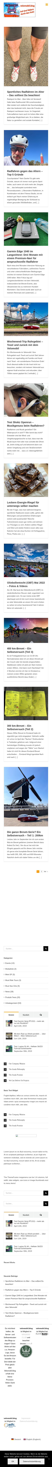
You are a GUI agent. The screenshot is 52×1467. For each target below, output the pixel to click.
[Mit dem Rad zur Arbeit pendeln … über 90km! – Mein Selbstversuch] (9, 1034)
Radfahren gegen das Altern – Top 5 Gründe (23, 1290)
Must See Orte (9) (12, 986)
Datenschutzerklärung (28, 1421)
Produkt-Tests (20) (12, 997)
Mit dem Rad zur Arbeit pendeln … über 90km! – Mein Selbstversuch (30, 1035)
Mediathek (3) (10, 969)
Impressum (25, 1418)
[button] (26, 1064)
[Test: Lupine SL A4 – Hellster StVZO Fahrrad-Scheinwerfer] (9, 1047)
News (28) (9, 992)
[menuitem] (16, 1439)
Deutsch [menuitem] (17, 1439)
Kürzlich (26, 1015)
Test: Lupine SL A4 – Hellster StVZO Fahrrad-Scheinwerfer (28, 1047)
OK (12, 1461)
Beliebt (11, 1015)
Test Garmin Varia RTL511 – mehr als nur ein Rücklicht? (29, 1022)
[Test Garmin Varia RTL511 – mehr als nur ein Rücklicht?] (9, 1022)
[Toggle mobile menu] (47, 4)
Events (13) (10, 963)
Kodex (28, 1344)
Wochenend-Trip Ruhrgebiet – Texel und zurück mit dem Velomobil (25, 345)
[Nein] (49, 1459)
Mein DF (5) (10, 974)
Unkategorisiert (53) (13, 1003)
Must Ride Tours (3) (13, 980)
